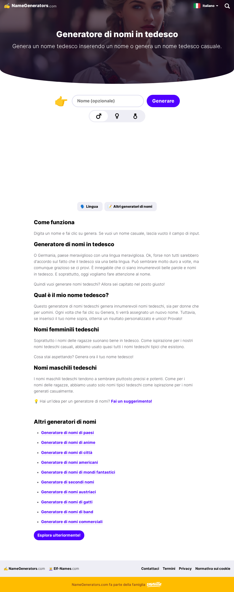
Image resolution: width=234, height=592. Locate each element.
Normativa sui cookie (212, 568)
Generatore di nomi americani (69, 462)
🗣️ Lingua (89, 206)
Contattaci (150, 568)
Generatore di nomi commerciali (72, 521)
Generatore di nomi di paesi (67, 432)
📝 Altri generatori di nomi (130, 206)
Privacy (185, 568)
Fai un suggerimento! (131, 401)
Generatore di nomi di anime (68, 442)
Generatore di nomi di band (67, 512)
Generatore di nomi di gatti (67, 502)
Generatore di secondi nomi (67, 482)
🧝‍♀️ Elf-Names (64, 568)
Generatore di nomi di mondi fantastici (78, 472)
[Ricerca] (227, 5)
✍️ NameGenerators (24, 568)
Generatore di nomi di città (66, 452)
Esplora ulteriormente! (59, 535)
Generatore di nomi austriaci (68, 492)
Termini (169, 568)
